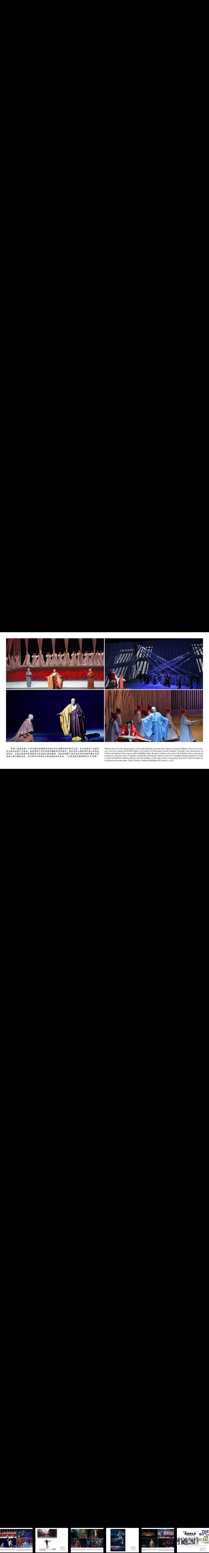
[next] (199, 768)
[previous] (9, 768)
